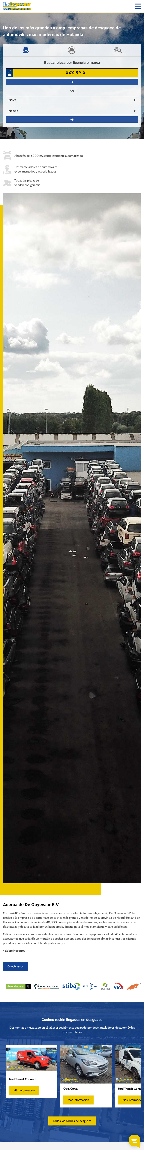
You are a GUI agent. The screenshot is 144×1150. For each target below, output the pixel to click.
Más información (24, 1090)
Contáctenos (16, 966)
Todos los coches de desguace (72, 1121)
